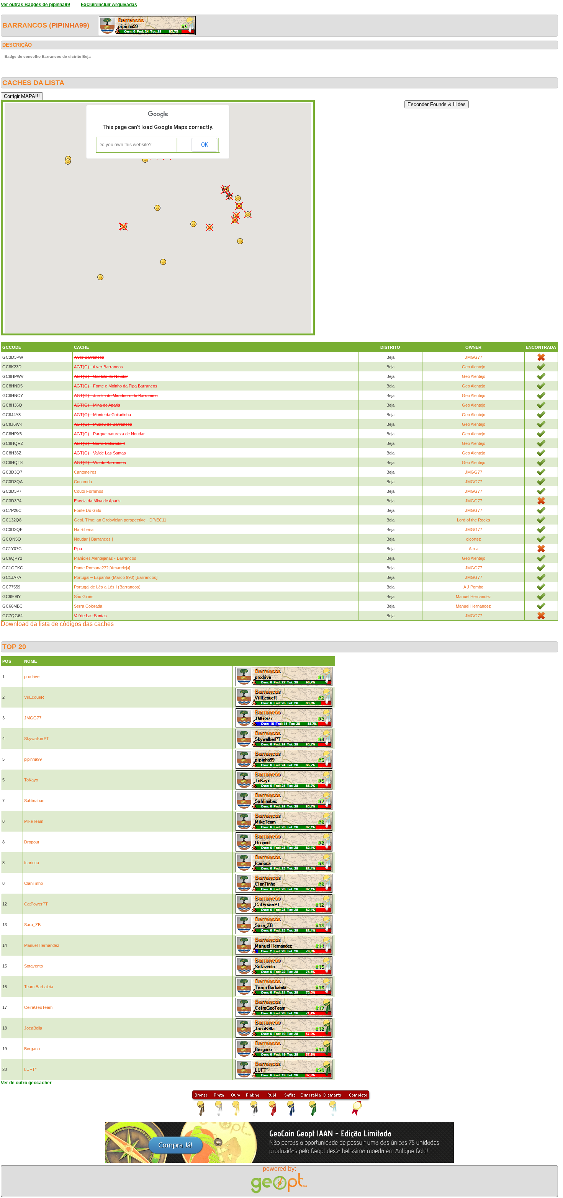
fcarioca (31, 862)
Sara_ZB (32, 924)
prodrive (31, 676)
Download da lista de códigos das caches (57, 624)
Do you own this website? (125, 144)
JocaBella (33, 1028)
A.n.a (473, 548)
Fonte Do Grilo (87, 510)
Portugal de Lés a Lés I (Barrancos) (107, 587)
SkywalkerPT (36, 738)
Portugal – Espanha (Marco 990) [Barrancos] (115, 577)
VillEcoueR (34, 697)
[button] (209, 227)
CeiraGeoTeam (38, 1007)
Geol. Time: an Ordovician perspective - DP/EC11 (120, 520)
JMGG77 (473, 357)
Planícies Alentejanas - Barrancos (105, 558)
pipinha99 (69, 25)
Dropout (31, 842)
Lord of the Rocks (473, 520)
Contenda (83, 481)
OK (204, 145)
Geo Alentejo (473, 366)
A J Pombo (473, 587)
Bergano (32, 1048)
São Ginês (83, 596)
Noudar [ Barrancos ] (93, 539)
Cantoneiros (85, 472)
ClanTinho (33, 883)
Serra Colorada (88, 606)
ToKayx (31, 780)
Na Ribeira (83, 529)
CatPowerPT (36, 904)
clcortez (473, 539)
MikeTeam (33, 821)
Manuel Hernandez (473, 596)
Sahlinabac (34, 800)
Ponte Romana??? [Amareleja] (102, 567)
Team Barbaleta (38, 986)
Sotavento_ (34, 966)
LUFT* (30, 1069)
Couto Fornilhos (88, 491)
